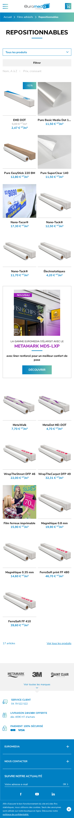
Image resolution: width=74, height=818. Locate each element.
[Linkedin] (53, 794)
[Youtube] (37, 794)
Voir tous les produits (59, 643)
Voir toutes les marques (37, 684)
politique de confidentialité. (16, 814)
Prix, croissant (32, 71)
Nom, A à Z (10, 71)
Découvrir (37, 370)
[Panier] (68, 6)
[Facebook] (21, 794)
